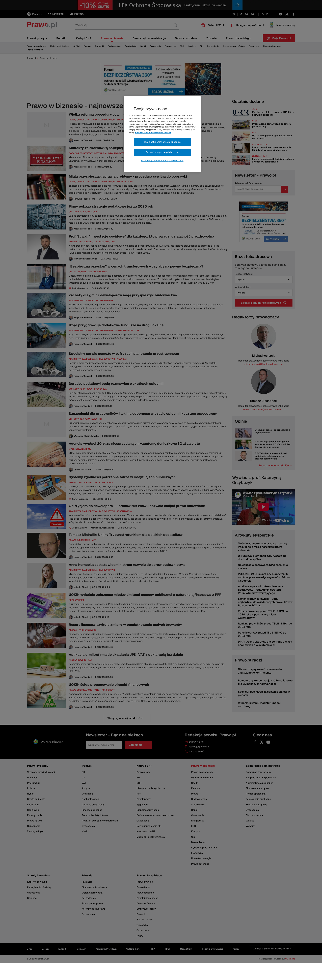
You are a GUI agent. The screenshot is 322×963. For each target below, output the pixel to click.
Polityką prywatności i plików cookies (153, 132)
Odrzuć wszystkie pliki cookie (162, 152)
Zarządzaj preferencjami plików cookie (162, 160)
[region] (162, 134)
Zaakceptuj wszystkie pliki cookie (162, 141)
